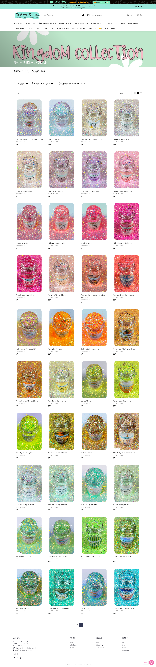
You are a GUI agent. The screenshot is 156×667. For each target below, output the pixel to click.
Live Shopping (18, 23)
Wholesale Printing (78, 28)
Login (123, 645)
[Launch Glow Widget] (151, 662)
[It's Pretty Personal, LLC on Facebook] (17, 658)
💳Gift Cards (103, 28)
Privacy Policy (99, 645)
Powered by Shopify (87, 664)
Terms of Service (100, 648)
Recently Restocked (97, 23)
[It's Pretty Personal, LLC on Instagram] (14, 658)
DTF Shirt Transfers (20, 28)
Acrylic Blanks (120, 23)
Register (124, 648)
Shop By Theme (48, 28)
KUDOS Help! (125, 650)
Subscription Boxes (63, 28)
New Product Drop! (65, 23)
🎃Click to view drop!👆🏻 (101, 2)
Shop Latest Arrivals (81, 23)
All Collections (73, 645)
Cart (123, 642)
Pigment (38, 28)
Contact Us (92, 28)
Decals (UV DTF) (133, 23)
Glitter (110, 23)
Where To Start (30, 23)
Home (15, 58)
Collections (20, 58)
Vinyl (31, 28)
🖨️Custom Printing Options (47, 23)
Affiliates (114, 28)
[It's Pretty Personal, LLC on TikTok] (20, 658)
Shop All (72, 648)
